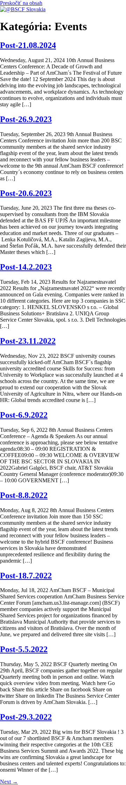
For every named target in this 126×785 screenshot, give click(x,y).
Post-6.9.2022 (24, 415)
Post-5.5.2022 (24, 649)
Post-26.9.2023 (26, 119)
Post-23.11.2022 (28, 340)
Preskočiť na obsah (21, 3)
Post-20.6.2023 (26, 193)
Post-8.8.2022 (24, 495)
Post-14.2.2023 (26, 266)
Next (9, 782)
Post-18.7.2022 (26, 575)
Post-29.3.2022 (26, 717)
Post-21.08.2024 (28, 45)
